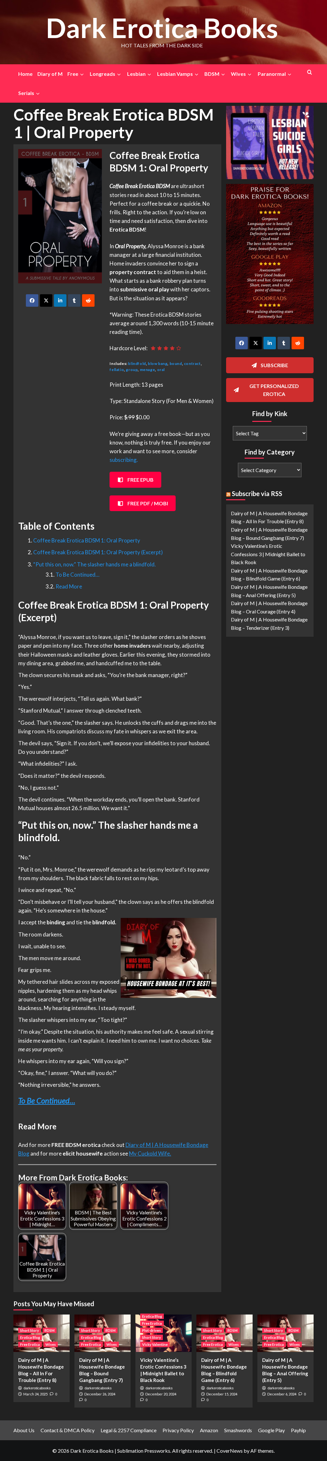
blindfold (137, 363)
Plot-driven (151, 1330)
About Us (23, 1430)
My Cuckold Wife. (150, 1153)
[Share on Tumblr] (74, 300)
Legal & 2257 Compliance (128, 1430)
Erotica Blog (30, 1337)
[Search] (310, 72)
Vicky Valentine (155, 1344)
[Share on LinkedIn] (60, 300)
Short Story (29, 1330)
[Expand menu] (81, 74)
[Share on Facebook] (32, 300)
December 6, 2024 (281, 1394)
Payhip (298, 1430)
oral (161, 369)
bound (176, 363)
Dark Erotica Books (162, 28)
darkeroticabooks (37, 1388)
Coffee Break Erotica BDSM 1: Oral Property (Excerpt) (98, 552)
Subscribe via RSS (257, 493)
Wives (50, 1344)
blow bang (157, 363)
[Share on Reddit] (88, 300)
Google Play (271, 1430)
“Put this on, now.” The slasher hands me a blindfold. (94, 564)
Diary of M (50, 74)
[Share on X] (46, 300)
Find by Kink (269, 413)
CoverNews (230, 1451)
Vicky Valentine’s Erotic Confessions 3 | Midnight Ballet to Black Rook (268, 554)
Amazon (209, 1430)
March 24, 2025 (35, 1394)
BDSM (49, 1330)
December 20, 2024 (160, 1394)
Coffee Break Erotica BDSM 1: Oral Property (86, 540)
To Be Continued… (77, 574)
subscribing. (124, 459)
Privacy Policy (178, 1430)
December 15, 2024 (221, 1394)
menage (147, 369)
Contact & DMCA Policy (68, 1430)
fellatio (117, 369)
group (132, 369)
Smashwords (238, 1430)
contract (192, 363)
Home (25, 74)
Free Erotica (30, 1344)
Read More (69, 586)
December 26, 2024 (99, 1394)
